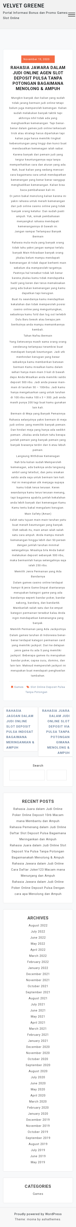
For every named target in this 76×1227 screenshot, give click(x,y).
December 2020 (38, 1047)
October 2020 (38, 1059)
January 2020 (38, 1113)
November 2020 (38, 1053)
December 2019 (38, 1120)
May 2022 (38, 943)
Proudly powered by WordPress (38, 1214)
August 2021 (38, 998)
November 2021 (38, 980)
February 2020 (38, 1107)
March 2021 (38, 1028)
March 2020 (38, 1101)
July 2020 (38, 1077)
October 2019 (38, 1132)
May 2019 (38, 1162)
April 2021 (38, 1022)
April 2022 (38, 950)
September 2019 (38, 1138)
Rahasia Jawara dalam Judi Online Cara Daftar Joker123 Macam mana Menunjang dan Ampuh (38, 869)
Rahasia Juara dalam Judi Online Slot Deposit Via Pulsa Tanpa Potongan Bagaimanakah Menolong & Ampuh (38, 851)
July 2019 (38, 1150)
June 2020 (38, 1083)
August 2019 (38, 1144)
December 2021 (38, 974)
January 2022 (38, 968)
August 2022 (38, 925)
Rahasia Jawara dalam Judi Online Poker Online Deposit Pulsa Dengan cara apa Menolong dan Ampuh (38, 888)
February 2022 (38, 962)
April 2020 (38, 1095)
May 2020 (38, 1089)
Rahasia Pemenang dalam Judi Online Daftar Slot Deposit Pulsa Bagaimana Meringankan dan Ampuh (38, 833)
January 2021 (38, 1041)
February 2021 (38, 1035)
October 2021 (38, 986)
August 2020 (38, 1071)
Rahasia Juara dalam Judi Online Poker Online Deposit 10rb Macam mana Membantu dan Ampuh (38, 815)
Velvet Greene (23, 6)
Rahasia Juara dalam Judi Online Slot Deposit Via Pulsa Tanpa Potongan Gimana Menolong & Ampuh (56, 732)
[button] (71, 15)
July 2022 (38, 931)
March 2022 (38, 956)
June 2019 (38, 1156)
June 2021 (38, 1010)
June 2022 (38, 937)
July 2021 (38, 1004)
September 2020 (38, 1065)
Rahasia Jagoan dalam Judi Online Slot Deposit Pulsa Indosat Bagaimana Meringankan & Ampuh (20, 729)
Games (19, 686)
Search (38, 765)
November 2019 (38, 1126)
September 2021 (38, 992)
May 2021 (38, 1016)
